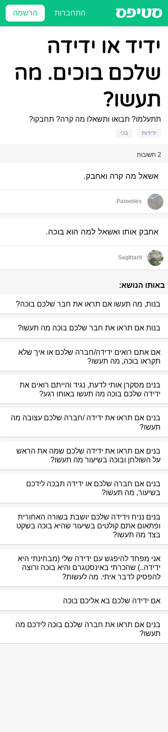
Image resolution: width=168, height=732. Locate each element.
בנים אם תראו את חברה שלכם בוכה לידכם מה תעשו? (88, 629)
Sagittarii (130, 257)
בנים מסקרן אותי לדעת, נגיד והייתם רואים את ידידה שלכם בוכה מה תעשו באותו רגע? (90, 389)
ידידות (149, 133)
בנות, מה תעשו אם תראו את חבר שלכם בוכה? (88, 304)
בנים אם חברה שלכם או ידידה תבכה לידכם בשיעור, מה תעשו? (93, 488)
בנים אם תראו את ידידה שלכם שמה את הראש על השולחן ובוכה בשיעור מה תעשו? (88, 455)
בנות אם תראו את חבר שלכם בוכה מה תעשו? (89, 328)
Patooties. (128, 201)
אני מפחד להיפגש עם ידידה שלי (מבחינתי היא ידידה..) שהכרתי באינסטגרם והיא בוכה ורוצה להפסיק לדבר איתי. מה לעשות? (89, 567)
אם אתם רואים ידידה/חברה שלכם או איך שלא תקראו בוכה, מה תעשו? (89, 356)
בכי (124, 133)
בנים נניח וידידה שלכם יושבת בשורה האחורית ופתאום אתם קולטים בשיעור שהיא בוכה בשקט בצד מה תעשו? (88, 526)
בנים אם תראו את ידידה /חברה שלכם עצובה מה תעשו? (86, 422)
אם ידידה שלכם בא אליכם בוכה (112, 601)
